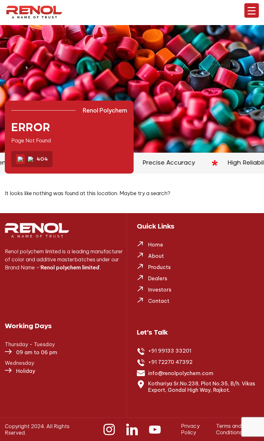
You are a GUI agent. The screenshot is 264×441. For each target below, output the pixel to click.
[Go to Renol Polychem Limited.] (20, 159)
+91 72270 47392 (170, 362)
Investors (159, 289)
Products (159, 267)
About (156, 256)
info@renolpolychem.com (180, 373)
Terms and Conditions (229, 429)
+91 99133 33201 (169, 350)
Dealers (157, 278)
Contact (158, 301)
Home (155, 244)
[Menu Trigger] (251, 10)
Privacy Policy (190, 429)
